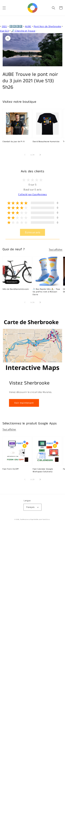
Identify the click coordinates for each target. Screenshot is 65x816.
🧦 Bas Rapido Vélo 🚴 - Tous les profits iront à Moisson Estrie (46, 292)
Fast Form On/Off (10, 469)
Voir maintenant (24, 402)
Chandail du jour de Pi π (13, 141)
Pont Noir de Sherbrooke (47, 26)
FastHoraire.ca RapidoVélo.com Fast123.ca (35, 519)
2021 (4, 26)
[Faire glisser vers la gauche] (25, 154)
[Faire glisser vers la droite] (40, 154)
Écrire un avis (32, 232)
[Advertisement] (32, 671)
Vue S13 (4, 30)
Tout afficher (55, 249)
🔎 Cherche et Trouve (23, 30)
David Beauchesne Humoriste (46, 141)
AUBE (28, 26)
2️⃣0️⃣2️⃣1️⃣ (15, 26)
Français (30, 507)
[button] (4, 8)
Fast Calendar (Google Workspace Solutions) (43, 470)
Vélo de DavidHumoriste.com (15, 289)
